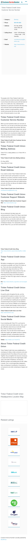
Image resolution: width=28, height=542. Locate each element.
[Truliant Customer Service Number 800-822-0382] (14, 452)
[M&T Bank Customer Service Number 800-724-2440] (14, 492)
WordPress (4, 539)
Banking (16, 19)
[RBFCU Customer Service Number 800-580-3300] (14, 431)
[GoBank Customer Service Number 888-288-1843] (14, 472)
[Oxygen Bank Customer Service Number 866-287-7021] (14, 513)
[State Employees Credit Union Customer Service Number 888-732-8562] (14, 482)
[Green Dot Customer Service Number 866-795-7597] (14, 503)
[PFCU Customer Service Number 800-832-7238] (14, 523)
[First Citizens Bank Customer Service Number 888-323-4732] (14, 462)
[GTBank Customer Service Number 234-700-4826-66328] (14, 441)
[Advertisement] (15, 61)
